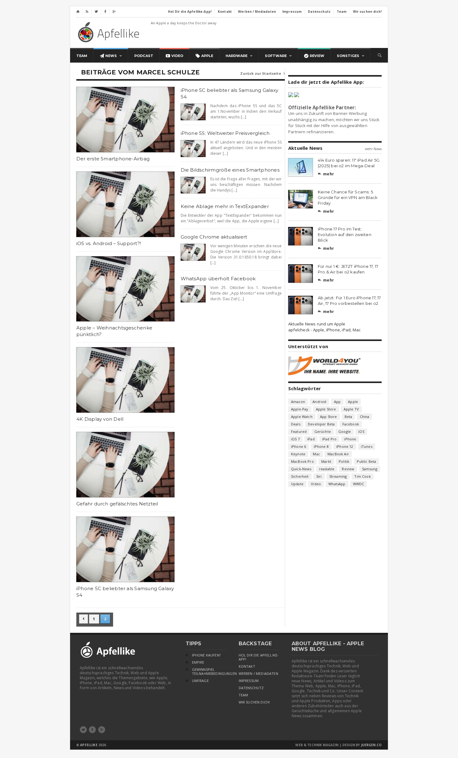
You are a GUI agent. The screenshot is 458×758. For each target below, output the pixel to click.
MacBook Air (338, 454)
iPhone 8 (321, 446)
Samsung (369, 469)
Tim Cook (362, 476)
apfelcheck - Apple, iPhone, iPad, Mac (324, 330)
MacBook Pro (302, 461)
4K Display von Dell (99, 419)
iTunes (366, 446)
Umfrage (200, 681)
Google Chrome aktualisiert (214, 237)
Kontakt (247, 666)
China (365, 416)
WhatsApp (336, 483)
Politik (344, 461)
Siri (319, 476)
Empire (198, 662)
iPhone (350, 439)
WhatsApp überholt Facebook (218, 279)
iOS (361, 431)
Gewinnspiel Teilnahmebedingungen (209, 671)
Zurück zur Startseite (262, 73)
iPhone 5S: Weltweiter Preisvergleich (225, 133)
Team (243, 695)
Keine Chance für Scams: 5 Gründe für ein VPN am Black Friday (348, 197)
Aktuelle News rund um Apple (316, 324)
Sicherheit (300, 476)
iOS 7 (295, 439)
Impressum (249, 681)
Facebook (350, 424)
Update (297, 483)
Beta (348, 416)
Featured (299, 431)
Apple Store (326, 409)
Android (319, 401)
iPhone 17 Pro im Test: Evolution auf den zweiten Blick (344, 234)
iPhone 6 (298, 446)
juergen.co (371, 745)
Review (348, 469)
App (337, 401)
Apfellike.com (109, 32)
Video (316, 483)
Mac (316, 454)
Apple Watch (301, 416)
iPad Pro (329, 439)
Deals (295, 424)
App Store (328, 416)
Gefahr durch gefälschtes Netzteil (117, 504)
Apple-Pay (299, 409)
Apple (353, 401)
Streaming (338, 476)
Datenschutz (251, 688)
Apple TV (351, 409)
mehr (326, 174)
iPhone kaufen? (206, 655)
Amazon (298, 401)
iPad (311, 439)
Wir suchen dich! (254, 702)
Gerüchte (322, 431)
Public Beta (366, 461)
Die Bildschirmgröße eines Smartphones (230, 170)
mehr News (373, 149)
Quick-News (301, 469)
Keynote (298, 454)
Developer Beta (321, 424)
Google (344, 431)
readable (326, 469)
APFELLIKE (88, 745)
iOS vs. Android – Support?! (108, 243)
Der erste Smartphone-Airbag (113, 159)
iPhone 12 (344, 446)
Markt (326, 461)
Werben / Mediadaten (258, 673)
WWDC (358, 483)
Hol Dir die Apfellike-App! (259, 657)
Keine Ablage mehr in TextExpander (225, 206)
